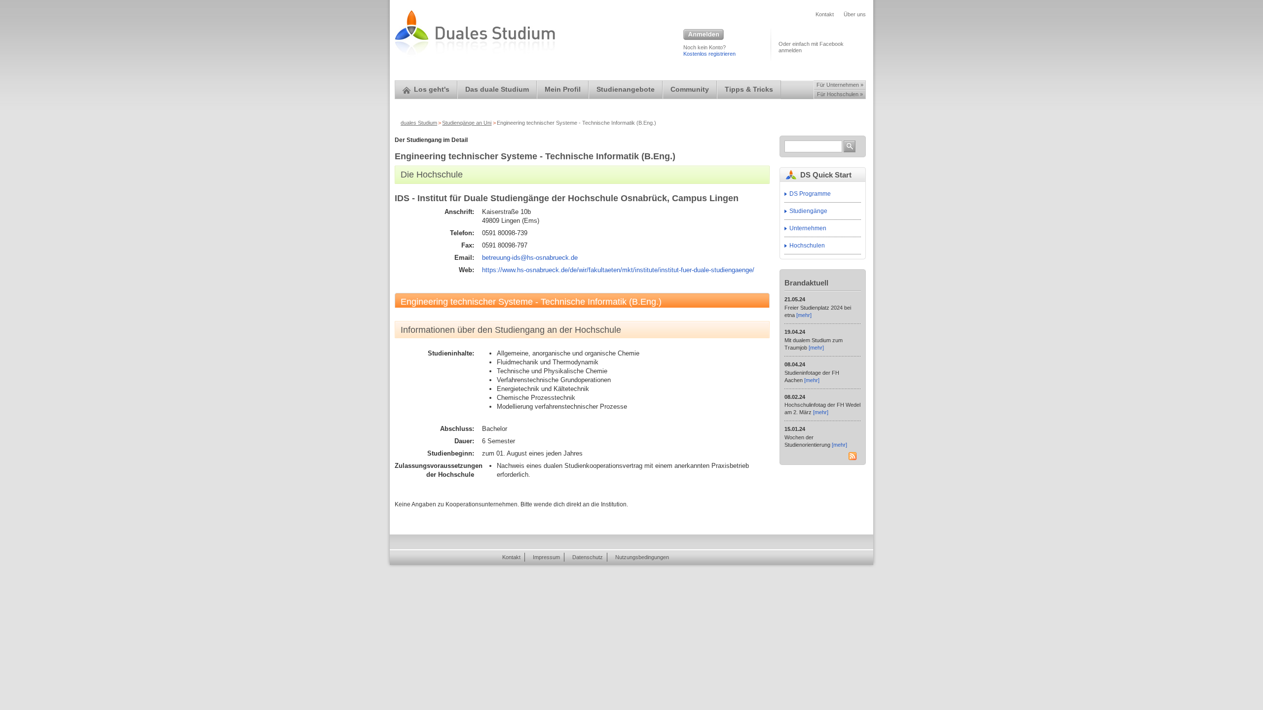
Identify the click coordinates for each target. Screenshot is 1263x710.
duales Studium (419, 123)
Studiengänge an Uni (466, 123)
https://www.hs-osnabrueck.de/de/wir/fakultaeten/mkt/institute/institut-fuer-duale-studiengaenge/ (618, 270)
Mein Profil (563, 89)
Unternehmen (807, 228)
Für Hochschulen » (840, 94)
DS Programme (810, 193)
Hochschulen (807, 245)
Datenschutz (587, 557)
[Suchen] (849, 146)
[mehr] (804, 315)
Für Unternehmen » (840, 85)
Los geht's (431, 89)
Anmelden (703, 35)
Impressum (546, 557)
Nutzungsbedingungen (642, 557)
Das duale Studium (497, 89)
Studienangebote (625, 89)
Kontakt (825, 14)
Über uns (855, 14)
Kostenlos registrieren (709, 54)
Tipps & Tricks (749, 89)
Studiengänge (808, 211)
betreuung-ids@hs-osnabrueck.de (530, 257)
